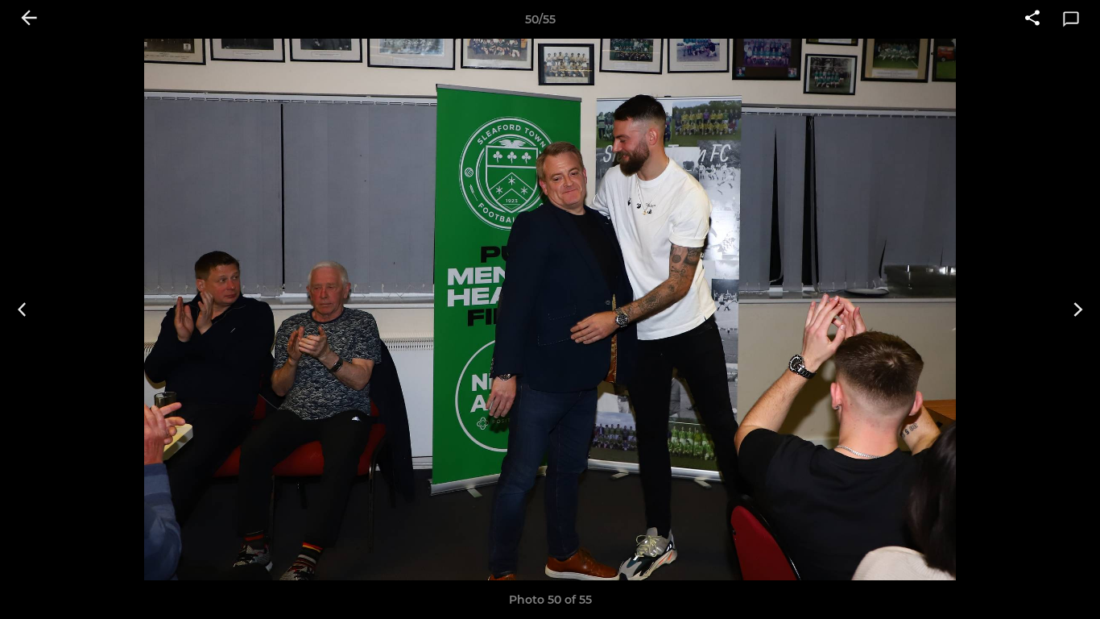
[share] (1032, 19)
